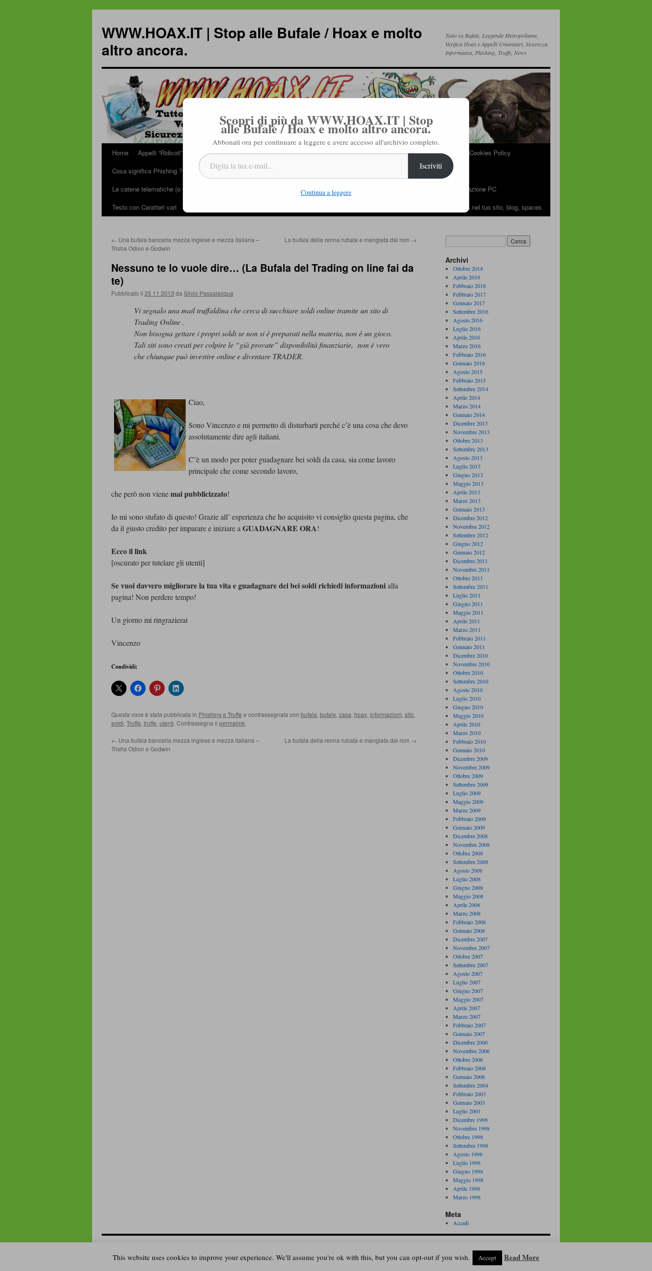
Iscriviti (431, 165)
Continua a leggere (326, 192)
